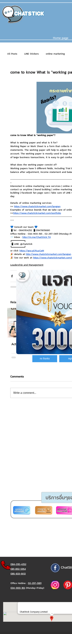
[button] (44, 358)
